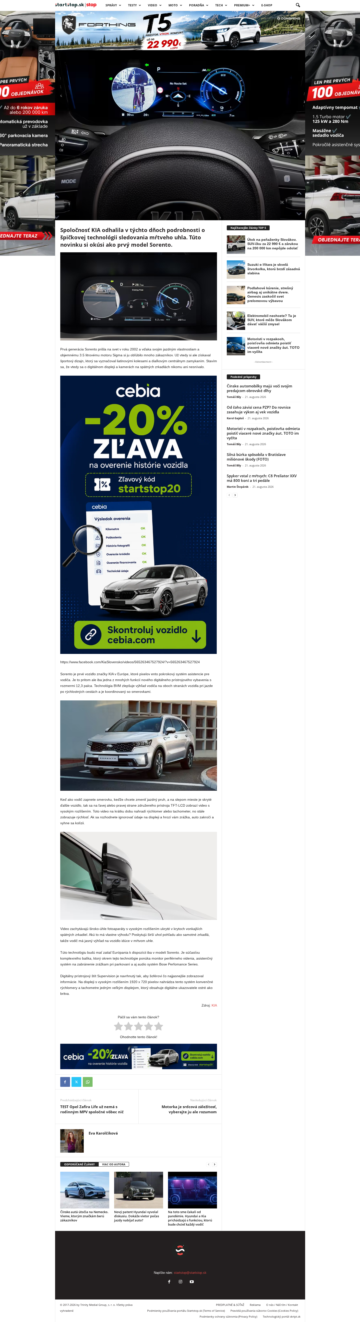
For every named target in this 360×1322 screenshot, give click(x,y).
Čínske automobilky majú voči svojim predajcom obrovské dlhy (259, 388)
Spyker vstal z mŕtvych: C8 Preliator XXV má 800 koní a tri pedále (262, 478)
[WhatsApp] (88, 1082)
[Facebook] (65, 1082)
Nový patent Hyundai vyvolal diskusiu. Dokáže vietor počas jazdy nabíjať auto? (136, 1216)
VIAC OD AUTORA (113, 1164)
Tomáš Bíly (234, 397)
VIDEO (152, 5)
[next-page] (214, 1164)
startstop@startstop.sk (190, 1273)
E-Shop (266, 5)
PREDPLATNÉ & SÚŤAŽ (230, 1305)
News (78, 163)
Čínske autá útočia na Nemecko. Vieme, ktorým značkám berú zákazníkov (84, 1216)
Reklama (255, 1305)
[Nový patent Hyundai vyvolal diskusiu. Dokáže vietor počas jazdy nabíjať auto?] (138, 1190)
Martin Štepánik (238, 486)
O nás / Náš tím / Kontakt (282, 1305)
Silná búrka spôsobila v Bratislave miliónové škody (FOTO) (256, 457)
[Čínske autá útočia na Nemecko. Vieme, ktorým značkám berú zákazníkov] (84, 1190)
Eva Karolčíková (78, 196)
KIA (214, 1005)
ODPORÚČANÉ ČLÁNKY (79, 1164)
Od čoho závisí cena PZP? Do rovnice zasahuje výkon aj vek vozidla (259, 409)
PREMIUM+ (242, 5)
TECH (219, 5)
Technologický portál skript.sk (281, 1316)
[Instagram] (180, 1282)
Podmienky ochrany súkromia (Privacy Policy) (228, 1316)
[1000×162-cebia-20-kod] (138, 1056)
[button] (297, 5)
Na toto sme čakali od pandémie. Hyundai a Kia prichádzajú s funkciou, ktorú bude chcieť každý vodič (190, 1218)
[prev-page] (208, 1164)
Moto (173, 5)
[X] (76, 1082)
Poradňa (196, 5)
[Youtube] (191, 1282)
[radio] (118, 1027)
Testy (132, 5)
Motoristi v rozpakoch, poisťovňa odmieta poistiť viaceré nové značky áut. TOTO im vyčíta (263, 433)
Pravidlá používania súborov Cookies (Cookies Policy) (264, 1310)
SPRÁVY (111, 5)
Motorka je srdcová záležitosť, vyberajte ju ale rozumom (189, 1109)
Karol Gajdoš (235, 418)
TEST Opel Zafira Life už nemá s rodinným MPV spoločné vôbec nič (92, 1109)
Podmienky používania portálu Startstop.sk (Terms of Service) (186, 1310)
